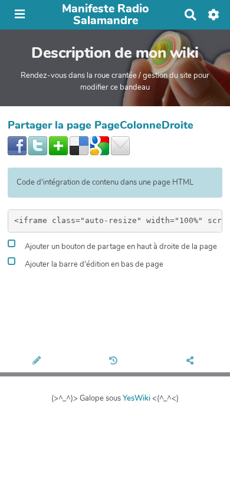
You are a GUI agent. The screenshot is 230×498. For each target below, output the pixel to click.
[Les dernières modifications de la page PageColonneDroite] (115, 362)
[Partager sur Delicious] (79, 145)
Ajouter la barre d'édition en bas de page (93, 265)
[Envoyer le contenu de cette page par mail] (120, 145)
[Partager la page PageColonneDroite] (192, 362)
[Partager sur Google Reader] (99, 145)
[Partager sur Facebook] (17, 145)
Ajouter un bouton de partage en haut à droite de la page (120, 247)
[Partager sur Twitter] (37, 145)
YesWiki (136, 398)
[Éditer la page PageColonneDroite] (38, 362)
